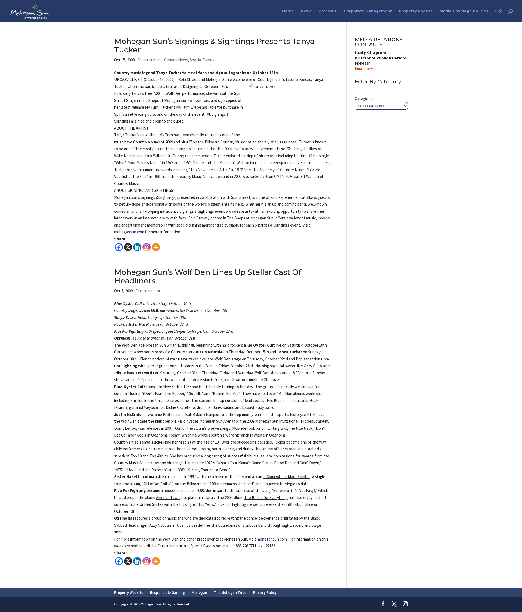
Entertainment (149, 59)
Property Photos (416, 11)
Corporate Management (368, 11)
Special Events (202, 59)
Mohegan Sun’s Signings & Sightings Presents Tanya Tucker (214, 45)
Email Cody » (365, 68)
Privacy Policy (265, 592)
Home (288, 11)
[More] (156, 247)
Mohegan (199, 592)
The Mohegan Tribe (230, 592)
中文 (498, 11)
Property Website (128, 592)
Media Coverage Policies (464, 11)
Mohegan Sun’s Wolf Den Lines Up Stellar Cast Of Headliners (207, 276)
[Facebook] (119, 247)
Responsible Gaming (167, 592)
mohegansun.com (129, 231)
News (306, 11)
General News (176, 59)
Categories (364, 98)
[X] (128, 247)
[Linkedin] (137, 247)
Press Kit (328, 11)
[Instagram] (146, 247)
